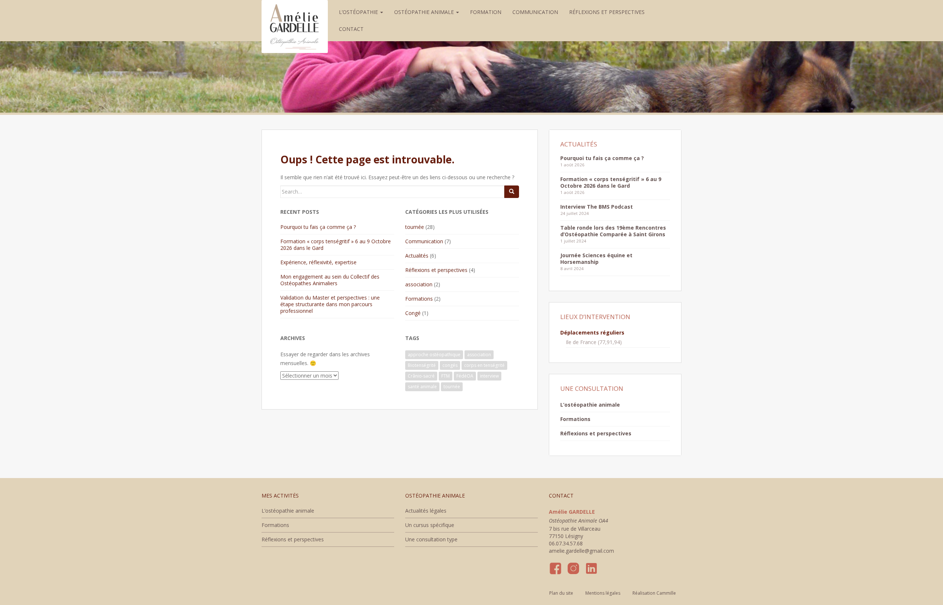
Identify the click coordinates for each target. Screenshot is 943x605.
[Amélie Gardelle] (295, 9)
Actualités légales (425, 510)
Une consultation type (431, 539)
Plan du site (561, 593)
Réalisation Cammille (654, 593)
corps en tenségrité (484, 365)
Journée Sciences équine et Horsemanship (596, 258)
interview (489, 376)
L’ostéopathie (359, 11)
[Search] (511, 191)
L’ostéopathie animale (590, 404)
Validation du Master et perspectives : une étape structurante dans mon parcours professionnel (330, 304)
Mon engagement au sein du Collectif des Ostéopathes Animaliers (329, 280)
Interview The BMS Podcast (596, 206)
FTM (445, 376)
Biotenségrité (422, 365)
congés (450, 365)
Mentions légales (602, 593)
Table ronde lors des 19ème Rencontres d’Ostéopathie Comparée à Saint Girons (613, 231)
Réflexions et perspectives (607, 11)
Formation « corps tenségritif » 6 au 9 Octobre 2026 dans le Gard (335, 244)
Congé (413, 312)
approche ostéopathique (434, 354)
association (418, 284)
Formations (419, 298)
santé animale (422, 386)
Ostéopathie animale (424, 11)
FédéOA (464, 376)
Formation (485, 11)
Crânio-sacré (421, 376)
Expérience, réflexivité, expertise (318, 262)
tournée (414, 226)
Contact (351, 28)
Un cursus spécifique (429, 524)
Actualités (416, 255)
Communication (535, 11)
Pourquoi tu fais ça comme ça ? (318, 226)
